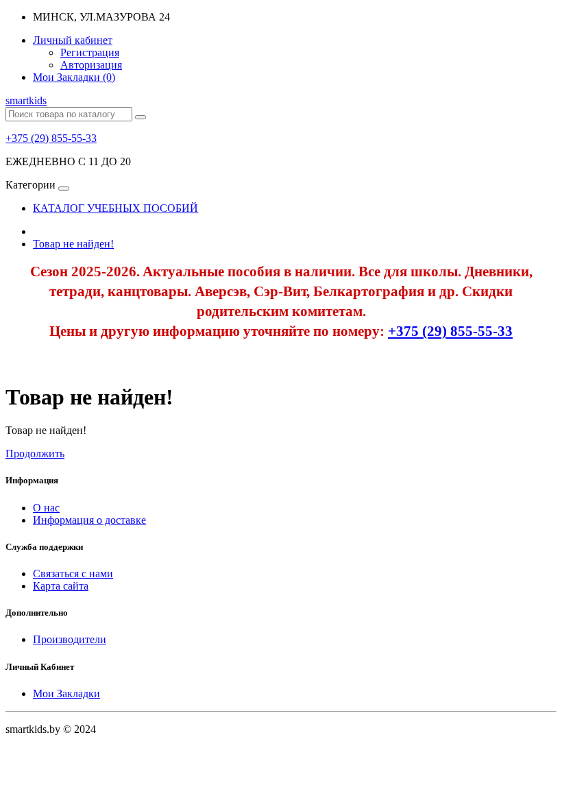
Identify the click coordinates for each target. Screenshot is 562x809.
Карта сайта (60, 586)
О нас (46, 508)
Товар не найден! (73, 244)
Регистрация (89, 52)
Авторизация (91, 65)
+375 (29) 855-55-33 (51, 138)
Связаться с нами (73, 573)
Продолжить (34, 453)
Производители (69, 639)
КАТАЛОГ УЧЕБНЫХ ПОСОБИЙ (115, 208)
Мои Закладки (66, 693)
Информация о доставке (89, 520)
